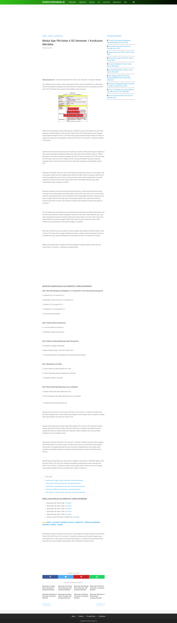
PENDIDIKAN (72, 2)
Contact (81, 616)
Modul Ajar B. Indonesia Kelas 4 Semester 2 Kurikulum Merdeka (65, 492)
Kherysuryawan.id (53, 2)
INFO (125, 2)
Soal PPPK (106, 2)
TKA (99, 2)
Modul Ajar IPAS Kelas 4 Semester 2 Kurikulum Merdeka (49, 596)
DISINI (68, 503)
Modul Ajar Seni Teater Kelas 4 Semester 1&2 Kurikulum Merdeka (65, 587)
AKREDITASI (82, 2)
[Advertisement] (88, 19)
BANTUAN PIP (117, 2)
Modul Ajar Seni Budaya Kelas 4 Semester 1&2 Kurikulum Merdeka (81, 587)
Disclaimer (102, 616)
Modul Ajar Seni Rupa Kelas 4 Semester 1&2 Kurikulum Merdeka (65, 486)
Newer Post (46, 604)
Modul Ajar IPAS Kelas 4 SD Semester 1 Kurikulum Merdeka (97, 596)
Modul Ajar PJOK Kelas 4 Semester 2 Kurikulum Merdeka (63, 483)
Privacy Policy (91, 616)
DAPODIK (92, 2)
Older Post (100, 604)
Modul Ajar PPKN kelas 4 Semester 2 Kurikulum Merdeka (63, 489)
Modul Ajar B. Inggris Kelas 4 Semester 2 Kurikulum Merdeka (64, 480)
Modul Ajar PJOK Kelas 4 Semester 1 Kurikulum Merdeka (97, 587)
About (73, 616)
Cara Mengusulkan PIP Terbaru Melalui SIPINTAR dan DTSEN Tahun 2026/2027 (119, 78)
